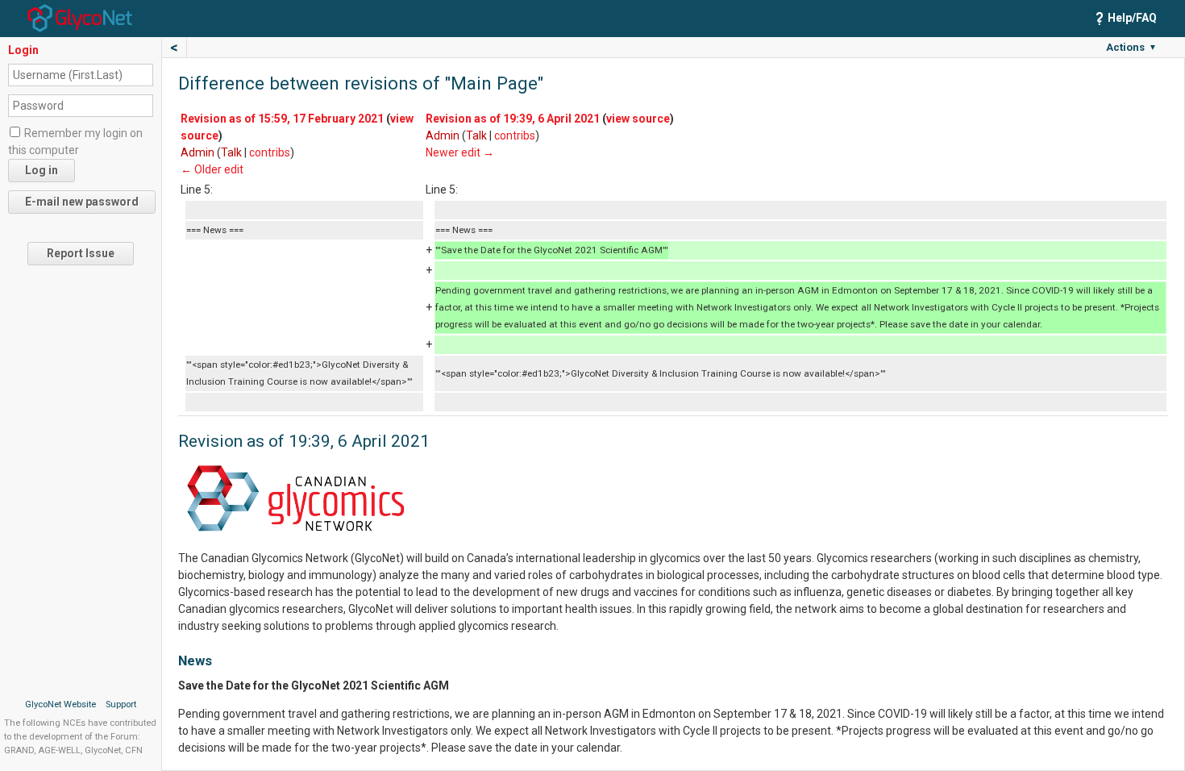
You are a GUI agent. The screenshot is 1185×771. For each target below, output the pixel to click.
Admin (197, 152)
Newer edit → (460, 152)
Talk (231, 152)
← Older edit (212, 169)
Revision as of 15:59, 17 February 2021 (282, 118)
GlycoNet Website (60, 704)
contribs (269, 152)
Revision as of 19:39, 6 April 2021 (513, 118)
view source (638, 118)
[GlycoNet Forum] (79, 16)
